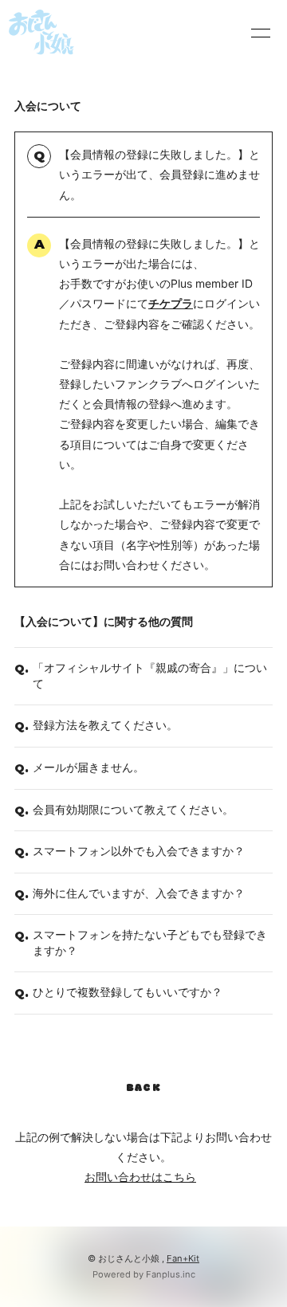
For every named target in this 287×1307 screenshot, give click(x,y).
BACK (143, 1088)
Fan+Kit (183, 1258)
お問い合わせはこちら (140, 1176)
